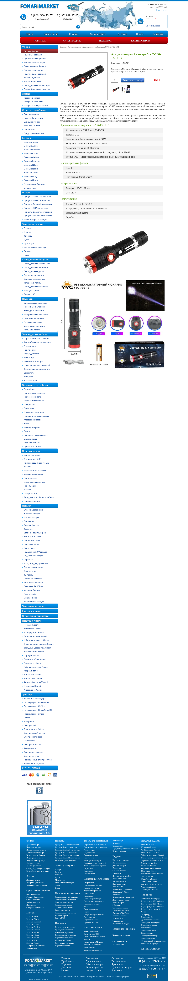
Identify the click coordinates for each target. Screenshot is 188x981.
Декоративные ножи (33, 567)
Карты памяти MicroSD (35, 470)
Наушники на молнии (34, 318)
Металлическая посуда (35, 247)
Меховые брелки (32, 590)
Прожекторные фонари (35, 58)
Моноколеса (30, 740)
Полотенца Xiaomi (32, 663)
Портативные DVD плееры (36, 338)
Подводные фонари (33, 70)
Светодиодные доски (34, 271)
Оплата (65, 970)
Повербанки (29, 404)
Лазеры (26, 94)
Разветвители (30, 380)
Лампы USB (29, 294)
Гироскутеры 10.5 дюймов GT (38, 710)
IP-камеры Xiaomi (32, 628)
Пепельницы (30, 486)
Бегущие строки (31, 290)
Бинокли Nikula (31, 169)
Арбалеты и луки (32, 125)
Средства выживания (34, 133)
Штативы (28, 489)
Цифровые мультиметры (35, 435)
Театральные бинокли (34, 184)
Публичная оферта (121, 967)
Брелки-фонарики (32, 81)
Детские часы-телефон (35, 533)
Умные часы (29, 548)
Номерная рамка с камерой (37, 365)
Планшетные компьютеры (36, 416)
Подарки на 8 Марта (33, 555)
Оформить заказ (153, 26)
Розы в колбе (30, 594)
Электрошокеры (31, 114)
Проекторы (29, 408)
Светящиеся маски (33, 578)
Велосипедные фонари (35, 66)
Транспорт (27, 694)
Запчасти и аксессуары (35, 698)
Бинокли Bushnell (32, 149)
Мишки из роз (30, 598)
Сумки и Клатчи (31, 525)
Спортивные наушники (35, 326)
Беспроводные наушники (36, 314)
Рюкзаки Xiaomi (31, 625)
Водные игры (30, 571)
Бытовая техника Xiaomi (35, 636)
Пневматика (29, 129)
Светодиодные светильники (37, 263)
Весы (26, 423)
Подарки (26, 505)
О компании (92, 958)
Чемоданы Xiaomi (32, 686)
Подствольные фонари (35, 74)
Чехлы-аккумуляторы (34, 412)
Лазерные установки (33, 101)
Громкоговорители (32, 397)
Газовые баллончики (33, 118)
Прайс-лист (67, 961)
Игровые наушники (33, 322)
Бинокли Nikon (31, 165)
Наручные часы (31, 544)
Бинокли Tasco (31, 142)
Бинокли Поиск (31, 180)
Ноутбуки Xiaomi (31, 655)
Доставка (66, 967)
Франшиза (117, 964)
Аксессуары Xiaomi (33, 690)
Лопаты (27, 232)
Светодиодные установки (36, 286)
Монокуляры (30, 188)
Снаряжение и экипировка (35, 616)
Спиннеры (29, 521)
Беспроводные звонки (34, 482)
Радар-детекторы (32, 354)
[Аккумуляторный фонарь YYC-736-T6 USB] (115, 89)
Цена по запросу (32, 501)
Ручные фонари (31, 51)
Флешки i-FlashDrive (33, 474)
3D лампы (28, 575)
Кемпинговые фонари (34, 62)
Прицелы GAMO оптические (37, 196)
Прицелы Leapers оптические (38, 212)
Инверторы (29, 376)
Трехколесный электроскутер (38, 760)
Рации (27, 431)
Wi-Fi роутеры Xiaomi (34, 632)
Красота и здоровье (32, 611)
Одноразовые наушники (35, 303)
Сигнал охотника (32, 122)
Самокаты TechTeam (33, 586)
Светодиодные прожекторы (37, 85)
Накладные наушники (34, 310)
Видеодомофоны (32, 427)
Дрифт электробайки (34, 729)
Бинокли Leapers (32, 161)
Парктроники (30, 350)
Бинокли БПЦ (30, 176)
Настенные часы (32, 540)
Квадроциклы (30, 748)
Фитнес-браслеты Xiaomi (36, 682)
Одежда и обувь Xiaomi (35, 659)
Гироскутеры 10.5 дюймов (36, 702)
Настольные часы (32, 536)
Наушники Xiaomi (32, 330)
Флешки (27, 466)
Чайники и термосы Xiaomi (36, 640)
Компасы (28, 236)
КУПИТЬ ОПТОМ (31, 768)
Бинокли (26, 138)
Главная (65, 958)
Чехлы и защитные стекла (36, 463)
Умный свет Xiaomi (33, 678)
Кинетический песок (33, 582)
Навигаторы (29, 357)
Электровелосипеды (33, 752)
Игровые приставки (33, 420)
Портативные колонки (34, 393)
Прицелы (26, 192)
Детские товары (31, 517)
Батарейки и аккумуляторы (37, 89)
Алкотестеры (30, 346)
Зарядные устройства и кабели (39, 497)
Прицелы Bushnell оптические (38, 204)
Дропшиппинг (93, 961)
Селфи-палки (30, 493)
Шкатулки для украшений (36, 563)
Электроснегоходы (33, 737)
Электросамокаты (32, 744)
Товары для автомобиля (34, 334)
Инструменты (30, 478)
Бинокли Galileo (31, 157)
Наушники (27, 299)
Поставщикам (118, 961)
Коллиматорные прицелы (36, 219)
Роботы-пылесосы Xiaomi (36, 667)
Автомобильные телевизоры (37, 342)
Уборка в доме (31, 671)
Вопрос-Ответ (93, 970)
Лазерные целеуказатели (36, 105)
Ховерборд (29, 721)
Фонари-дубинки (32, 78)
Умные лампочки (32, 455)
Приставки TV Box (32, 446)
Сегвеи (27, 717)
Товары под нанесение (33, 606)
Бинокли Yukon (31, 172)
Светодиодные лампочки (36, 267)
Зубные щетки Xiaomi (34, 651)
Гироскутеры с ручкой (34, 714)
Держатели (29, 373)
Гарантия (66, 964)
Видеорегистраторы (33, 361)
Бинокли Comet (31, 153)
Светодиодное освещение (35, 259)
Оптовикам (117, 958)
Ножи (26, 255)
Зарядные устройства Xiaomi (37, 648)
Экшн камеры (30, 439)
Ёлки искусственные (33, 510)
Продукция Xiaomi (31, 621)
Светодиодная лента (34, 275)
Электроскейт (30, 725)
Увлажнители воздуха (34, 601)
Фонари (26, 47)
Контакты (116, 970)
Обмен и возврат (95, 964)
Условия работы (94, 967)
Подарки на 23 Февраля (35, 552)
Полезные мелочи (31, 451)
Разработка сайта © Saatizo (38, 979)
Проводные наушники (34, 307)
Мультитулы (29, 243)
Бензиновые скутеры (34, 763)
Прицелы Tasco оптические (37, 200)
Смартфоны (29, 389)
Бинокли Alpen (31, 146)
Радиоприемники (32, 443)
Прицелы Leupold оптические (38, 216)
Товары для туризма (32, 224)
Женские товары (32, 513)
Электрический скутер (34, 733)
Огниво (27, 251)
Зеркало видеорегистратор (37, 369)
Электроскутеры (31, 756)
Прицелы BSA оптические (36, 208)
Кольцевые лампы (32, 283)
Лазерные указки (32, 98)
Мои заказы (161, 10)
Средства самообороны (34, 110)
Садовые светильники (34, 279)
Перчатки (28, 559)
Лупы (26, 239)
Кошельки (28, 529)
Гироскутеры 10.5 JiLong (35, 706)
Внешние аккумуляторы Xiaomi (38, 644)
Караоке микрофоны (34, 400)
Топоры (27, 228)
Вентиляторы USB (32, 459)
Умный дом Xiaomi (32, 674)
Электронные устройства (35, 385)
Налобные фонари (33, 55)
